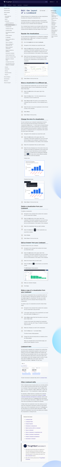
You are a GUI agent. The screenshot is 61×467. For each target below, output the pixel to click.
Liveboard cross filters (10, 61)
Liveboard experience (10, 22)
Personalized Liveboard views (10, 33)
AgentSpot (20, 5)
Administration (6, 78)
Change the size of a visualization (54, 19)
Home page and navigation (8, 17)
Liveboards (7, 21)
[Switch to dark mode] (57, 2)
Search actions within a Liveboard (33, 428)
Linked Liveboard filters (10, 55)
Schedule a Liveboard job (31, 426)
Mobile (14, 5)
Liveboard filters (29, 421)
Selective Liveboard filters (11, 56)
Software (9, 5)
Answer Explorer (29, 423)
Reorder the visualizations (54, 13)
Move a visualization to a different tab (54, 15)
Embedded (26, 5)
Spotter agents (7, 12)
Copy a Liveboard (29, 430)
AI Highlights (8, 37)
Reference (6, 80)
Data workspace (7, 76)
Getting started (7, 10)
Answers (6, 67)
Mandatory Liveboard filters (10, 59)
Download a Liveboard (30, 438)
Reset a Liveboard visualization (32, 434)
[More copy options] (47, 11)
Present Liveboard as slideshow (32, 436)
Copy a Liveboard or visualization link (34, 432)
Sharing (6, 70)
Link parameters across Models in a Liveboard (10, 64)
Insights (5, 14)
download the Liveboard (36, 396)
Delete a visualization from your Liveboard (53, 23)
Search (6, 19)
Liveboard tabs (54, 34)
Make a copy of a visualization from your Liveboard (54, 31)
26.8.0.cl (51, 1)
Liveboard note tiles (9, 28)
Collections (7, 68)
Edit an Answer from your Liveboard (54, 27)
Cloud (5, 5)
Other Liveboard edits (54, 37)
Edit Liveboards (29, 455)
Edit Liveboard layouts (10, 24)
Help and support (7, 82)
